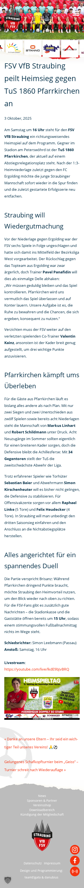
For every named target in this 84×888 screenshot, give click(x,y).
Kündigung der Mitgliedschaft (42, 815)
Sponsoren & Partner (42, 800)
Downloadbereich (42, 810)
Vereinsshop (42, 805)
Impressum (52, 863)
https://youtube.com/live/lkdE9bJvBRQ (36, 669)
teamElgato (33, 877)
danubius (51, 877)
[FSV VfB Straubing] (18, 18)
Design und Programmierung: (41, 870)
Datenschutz (33, 863)
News (42, 796)
